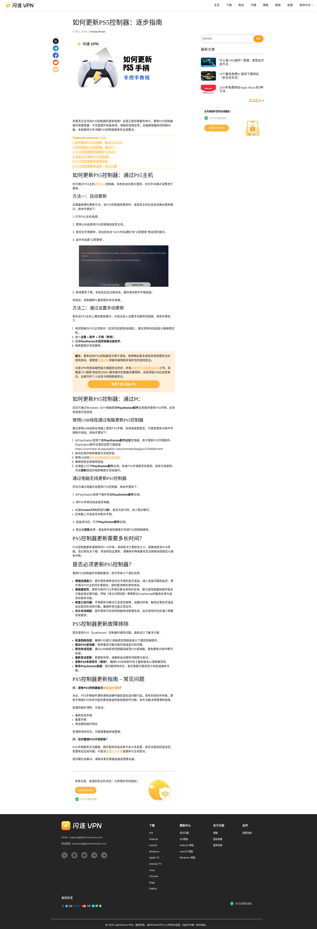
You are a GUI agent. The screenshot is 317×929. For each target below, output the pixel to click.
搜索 (258, 38)
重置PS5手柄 (114, 751)
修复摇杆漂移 (111, 688)
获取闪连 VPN (85, 790)
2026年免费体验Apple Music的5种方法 (241, 89)
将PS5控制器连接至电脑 (104, 457)
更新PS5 (100, 184)
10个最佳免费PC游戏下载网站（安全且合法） (239, 75)
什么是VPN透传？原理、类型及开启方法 (241, 62)
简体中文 (305, 5)
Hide (103, 138)
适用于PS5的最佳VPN (145, 368)
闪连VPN (103, 360)
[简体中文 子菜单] (312, 5)
